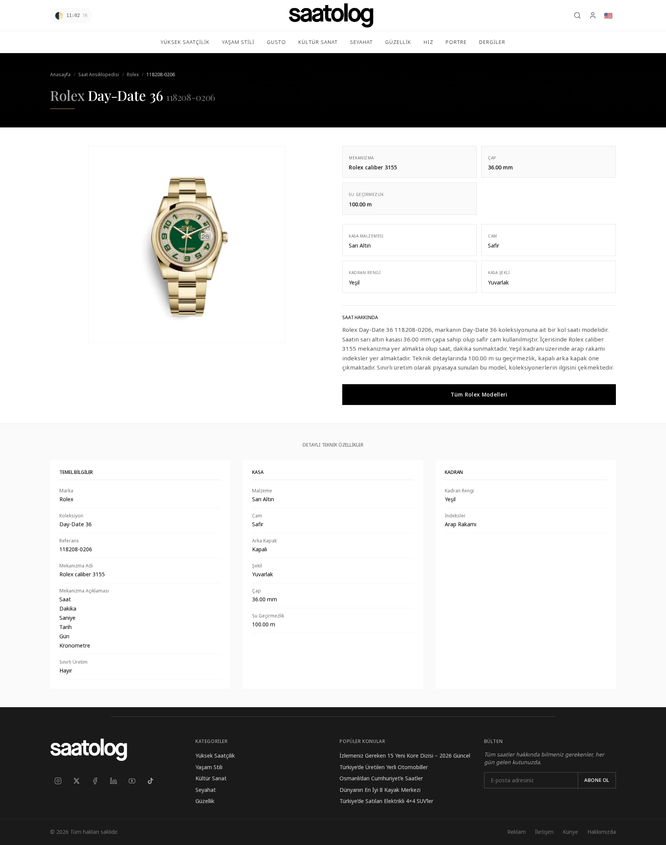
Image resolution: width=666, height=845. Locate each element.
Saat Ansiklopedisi (98, 74)
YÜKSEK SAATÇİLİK (185, 41)
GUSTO (276, 41)
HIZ (428, 41)
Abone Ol (596, 780)
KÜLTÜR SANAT (318, 41)
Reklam (516, 831)
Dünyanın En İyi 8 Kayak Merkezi (380, 789)
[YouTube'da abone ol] (132, 780)
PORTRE (456, 41)
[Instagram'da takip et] (58, 780)
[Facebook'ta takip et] (95, 780)
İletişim (544, 831)
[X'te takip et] (76, 780)
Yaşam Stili (208, 767)
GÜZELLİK (398, 41)
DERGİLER (492, 41)
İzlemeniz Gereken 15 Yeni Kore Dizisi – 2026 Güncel (405, 755)
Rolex (133, 74)
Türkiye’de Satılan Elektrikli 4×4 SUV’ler (386, 801)
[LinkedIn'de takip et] (113, 780)
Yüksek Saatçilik (215, 755)
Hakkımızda (601, 831)
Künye (570, 831)
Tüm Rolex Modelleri (479, 394)
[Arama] (577, 15)
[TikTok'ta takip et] (150, 780)
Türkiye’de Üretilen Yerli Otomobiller (384, 767)
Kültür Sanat (211, 778)
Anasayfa (60, 74)
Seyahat (205, 789)
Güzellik (204, 801)
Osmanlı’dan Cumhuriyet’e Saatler (381, 778)
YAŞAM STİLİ (238, 41)
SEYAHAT (361, 41)
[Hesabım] (592, 15)
